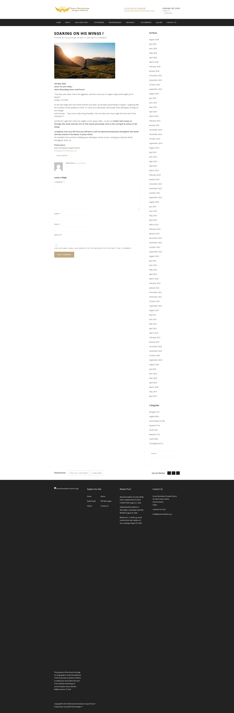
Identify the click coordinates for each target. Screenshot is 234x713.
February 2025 (155, 121)
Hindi (151, 430)
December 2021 (155, 292)
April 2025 (153, 111)
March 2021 (154, 333)
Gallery (159, 22)
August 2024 (154, 148)
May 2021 (153, 324)
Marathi (152, 434)
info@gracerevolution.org (162, 514)
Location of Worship (135, 8)
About (68, 22)
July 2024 (152, 152)
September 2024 (155, 143)
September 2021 (155, 306)
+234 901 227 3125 (159, 509)
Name (57, 214)
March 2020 (154, 387)
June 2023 (153, 211)
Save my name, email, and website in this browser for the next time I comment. (93, 248)
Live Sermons (146, 22)
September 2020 (155, 360)
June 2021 (153, 319)
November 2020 (155, 351)
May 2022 (153, 270)
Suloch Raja (70, 38)
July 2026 (152, 44)
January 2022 (154, 288)
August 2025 (154, 93)
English (152, 416)
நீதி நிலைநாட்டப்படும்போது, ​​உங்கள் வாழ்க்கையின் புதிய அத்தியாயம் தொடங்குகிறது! (131, 520)
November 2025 (155, 80)
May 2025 (153, 107)
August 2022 (154, 256)
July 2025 (152, 98)
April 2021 (153, 328)
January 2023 (154, 233)
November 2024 (155, 134)
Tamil (151, 439)
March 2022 (154, 279)
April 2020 (153, 382)
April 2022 (153, 274)
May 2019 (153, 391)
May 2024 (153, 161)
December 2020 (155, 346)
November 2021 (155, 297)
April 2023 (153, 220)
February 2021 (155, 337)
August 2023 (154, 202)
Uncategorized (155, 443)
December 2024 (155, 130)
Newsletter (60, 472)
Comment (59, 182)
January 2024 (154, 179)
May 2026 (153, 53)
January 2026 (154, 71)
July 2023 (152, 206)
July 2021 (152, 315)
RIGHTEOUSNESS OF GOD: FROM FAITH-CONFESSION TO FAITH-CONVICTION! (132, 500)
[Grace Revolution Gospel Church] (72, 8)
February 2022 (155, 283)
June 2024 (153, 157)
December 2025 (155, 75)
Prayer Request (115, 22)
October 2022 (154, 247)
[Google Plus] (173, 473)
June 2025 (153, 102)
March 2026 (154, 62)
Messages (130, 22)
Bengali (152, 412)
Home (58, 22)
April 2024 (153, 166)
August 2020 (154, 364)
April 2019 (153, 396)
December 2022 (155, 238)
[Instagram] (182, 22)
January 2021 (154, 342)
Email (57, 224)
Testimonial (99, 22)
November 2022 (155, 242)
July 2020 (152, 369)
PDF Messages (106, 501)
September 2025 (155, 89)
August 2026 (154, 39)
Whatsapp (168, 13)
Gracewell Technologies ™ (73, 707)
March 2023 (154, 224)
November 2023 (155, 188)
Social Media (158, 473)
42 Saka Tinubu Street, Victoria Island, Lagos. (139, 11)
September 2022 (155, 252)
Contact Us (171, 22)
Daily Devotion (81, 22)
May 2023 (153, 215)
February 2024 (155, 175)
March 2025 (154, 116)
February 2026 (155, 66)
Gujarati (152, 425)
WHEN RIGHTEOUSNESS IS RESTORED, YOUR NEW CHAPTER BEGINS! (131, 510)
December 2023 (155, 184)
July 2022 (152, 261)
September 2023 (155, 197)
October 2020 (154, 355)
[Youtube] (186, 22)
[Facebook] (179, 22)
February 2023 (155, 229)
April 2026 (153, 57)
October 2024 (154, 139)
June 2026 (153, 48)
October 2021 (154, 301)
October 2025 (154, 84)
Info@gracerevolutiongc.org (65, 151)
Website (58, 235)
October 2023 (154, 193)
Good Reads (62, 156)
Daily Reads (91, 501)
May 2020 (153, 378)
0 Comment (101, 38)
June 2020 (153, 373)
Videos (89, 506)
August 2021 (154, 310)
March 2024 (154, 170)
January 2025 (154, 125)
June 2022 (153, 265)
